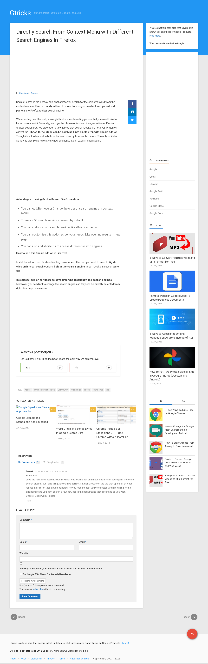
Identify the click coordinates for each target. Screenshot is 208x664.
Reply (28, 501)
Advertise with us (79, 658)
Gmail (153, 176)
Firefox (87, 390)
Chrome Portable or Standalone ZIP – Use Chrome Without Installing (112, 433)
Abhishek (23, 93)
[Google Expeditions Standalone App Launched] (36, 409)
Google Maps (157, 206)
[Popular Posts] (161, 401)
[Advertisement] (76, 68)
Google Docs (156, 213)
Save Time (98, 390)
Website (24, 553)
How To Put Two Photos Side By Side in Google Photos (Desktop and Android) (172, 375)
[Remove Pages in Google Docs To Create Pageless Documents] (172, 281)
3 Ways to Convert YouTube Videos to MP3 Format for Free (180, 479)
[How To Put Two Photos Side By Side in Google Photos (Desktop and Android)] (172, 357)
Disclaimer (36, 658)
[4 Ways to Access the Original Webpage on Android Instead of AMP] (172, 319)
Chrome (154, 184)
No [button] (92, 367)
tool (107, 390)
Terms (62, 658)
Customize (76, 390)
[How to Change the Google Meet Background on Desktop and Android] (156, 430)
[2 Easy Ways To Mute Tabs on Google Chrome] (156, 414)
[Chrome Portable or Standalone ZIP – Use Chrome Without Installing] (116, 414)
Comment (26, 520)
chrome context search (44, 390)
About (13, 658)
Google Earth (156, 191)
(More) (125, 643)
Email (82, 542)
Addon (28, 390)
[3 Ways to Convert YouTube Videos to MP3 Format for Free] (172, 243)
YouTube (154, 198)
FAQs (23, 658)
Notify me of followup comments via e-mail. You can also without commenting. (42, 587)
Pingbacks (54, 462)
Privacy (51, 658)
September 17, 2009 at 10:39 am (52, 471)
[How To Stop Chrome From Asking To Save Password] (156, 447)
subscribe (38, 589)
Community (63, 390)
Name (23, 542)
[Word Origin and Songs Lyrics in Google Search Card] (76, 414)
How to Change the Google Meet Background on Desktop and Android (179, 430)
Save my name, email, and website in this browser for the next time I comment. (61, 568)
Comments (30, 462)
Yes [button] (43, 367)
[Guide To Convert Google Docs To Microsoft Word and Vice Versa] (156, 463)
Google (34, 93)
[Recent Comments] (183, 401)
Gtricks (20, 13)
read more (155, 35)
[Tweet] (132, 120)
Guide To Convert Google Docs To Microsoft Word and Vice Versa (178, 462)
